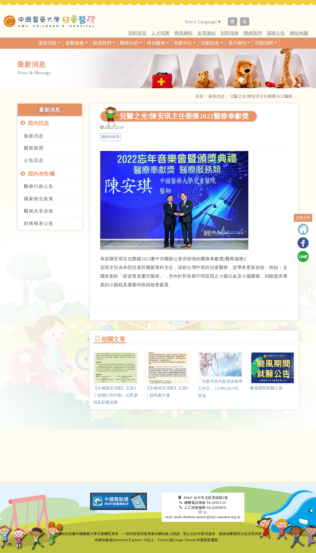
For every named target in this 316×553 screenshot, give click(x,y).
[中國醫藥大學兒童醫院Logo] (50, 21)
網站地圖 (299, 33)
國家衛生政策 (39, 198)
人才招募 (160, 33)
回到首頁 (137, 33)
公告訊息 (34, 160)
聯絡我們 (253, 33)
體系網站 (184, 33)
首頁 (199, 96)
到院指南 (230, 33)
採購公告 (276, 33)
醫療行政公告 (39, 186)
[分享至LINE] (303, 256)
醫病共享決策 (39, 211)
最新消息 (216, 96)
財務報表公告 (39, 223)
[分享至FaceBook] (303, 242)
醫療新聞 (34, 148)
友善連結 (207, 33)
